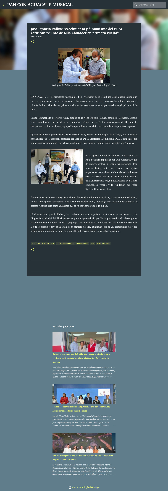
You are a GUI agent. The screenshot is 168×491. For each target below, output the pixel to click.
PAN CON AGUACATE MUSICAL (40, 4)
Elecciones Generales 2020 (43, 243)
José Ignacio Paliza (65, 243)
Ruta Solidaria (103, 243)
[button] (32, 42)
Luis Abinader (82, 243)
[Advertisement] (84, 298)
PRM (92, 243)
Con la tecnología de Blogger (86, 487)
